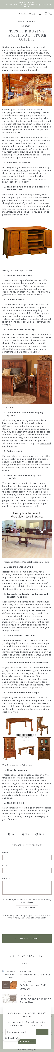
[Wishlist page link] (41, 13)
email (45, 206)
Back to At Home (29, 939)
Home (21, 21)
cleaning (11, 681)
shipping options (30, 428)
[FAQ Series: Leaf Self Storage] (9, 985)
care (45, 679)
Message (7, 878)
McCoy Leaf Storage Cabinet (17, 270)
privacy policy (9, 458)
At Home (30, 21)
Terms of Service (32, 918)
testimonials (39, 288)
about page (22, 170)
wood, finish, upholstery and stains (26, 606)
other (30, 294)
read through (42, 810)
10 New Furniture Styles (35, 974)
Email (5, 865)
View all (27, 963)
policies (37, 346)
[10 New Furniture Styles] (9, 974)
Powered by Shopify (27, 1050)
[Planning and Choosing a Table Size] (9, 998)
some (40, 616)
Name (5, 852)
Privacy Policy (14, 918)
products (37, 687)
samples (6, 619)
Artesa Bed (8, 407)
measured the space (23, 574)
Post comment (27, 908)
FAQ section (34, 194)
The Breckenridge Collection (17, 765)
